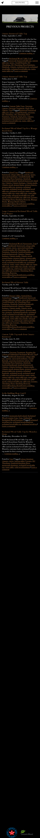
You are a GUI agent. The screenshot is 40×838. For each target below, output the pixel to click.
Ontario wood (7, 185)
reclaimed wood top (16, 191)
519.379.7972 (20, 2)
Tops (10, 110)
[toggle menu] (37, 2)
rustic (33, 69)
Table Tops (27, 58)
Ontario (13, 67)
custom (27, 174)
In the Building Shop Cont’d (14, 393)
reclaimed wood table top (20, 69)
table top (30, 121)
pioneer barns (19, 185)
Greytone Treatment (16, 108)
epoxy (11, 63)
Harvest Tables (14, 296)
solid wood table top (14, 197)
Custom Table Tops (16, 106)
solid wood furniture (22, 467)
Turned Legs (7, 298)
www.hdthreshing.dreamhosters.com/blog (18, 204)
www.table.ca (7, 206)
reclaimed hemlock (20, 260)
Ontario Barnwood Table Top (14, 33)
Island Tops (13, 172)
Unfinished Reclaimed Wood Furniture (17, 419)
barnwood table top (24, 61)
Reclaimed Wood (15, 58)
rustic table (9, 467)
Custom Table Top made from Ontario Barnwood (18, 335)
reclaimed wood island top (23, 422)
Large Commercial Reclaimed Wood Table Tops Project (19, 212)
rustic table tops (21, 193)
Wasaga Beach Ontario (16, 201)
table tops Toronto (30, 197)
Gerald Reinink (21, 63)
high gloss (22, 116)
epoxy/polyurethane (9, 176)
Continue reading (27, 53)
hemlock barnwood (25, 181)
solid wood (18, 269)
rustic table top (7, 71)
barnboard (29, 172)
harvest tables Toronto (23, 461)
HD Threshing (7, 114)
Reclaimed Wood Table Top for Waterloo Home (19, 433)
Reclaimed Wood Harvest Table (15, 282)
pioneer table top (8, 187)
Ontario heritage (18, 183)
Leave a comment (21, 71)
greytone (31, 112)
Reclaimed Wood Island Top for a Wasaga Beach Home (19, 129)
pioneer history (31, 185)
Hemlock (5, 67)
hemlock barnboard (9, 181)
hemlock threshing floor (20, 463)
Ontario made (31, 183)
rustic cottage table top (23, 264)
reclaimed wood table (23, 119)
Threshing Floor (8, 199)
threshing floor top (23, 199)
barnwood (12, 61)
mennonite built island (18, 416)
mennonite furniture (10, 465)
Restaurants (27, 243)
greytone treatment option (19, 361)
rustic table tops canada (19, 266)
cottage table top (17, 174)
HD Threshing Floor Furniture (23, 65)
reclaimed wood (23, 67)
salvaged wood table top (21, 195)
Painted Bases (26, 296)
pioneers (19, 187)
